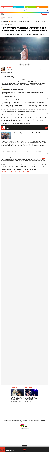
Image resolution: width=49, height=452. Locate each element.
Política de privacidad (17, 420)
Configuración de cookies (34, 420)
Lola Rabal (9, 67)
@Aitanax (22, 92)
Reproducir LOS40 (46, 128)
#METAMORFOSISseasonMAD (17, 89)
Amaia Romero (3, 171)
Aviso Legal (5, 420)
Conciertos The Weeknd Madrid (36, 21)
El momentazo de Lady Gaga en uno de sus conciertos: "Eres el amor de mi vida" (17, 398)
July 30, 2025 (17, 99)
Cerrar (47, 17)
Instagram (17, 406)
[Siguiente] (47, 21)
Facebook (20, 64)
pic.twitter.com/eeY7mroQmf (8, 96)
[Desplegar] (24, 445)
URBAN (38, 7)
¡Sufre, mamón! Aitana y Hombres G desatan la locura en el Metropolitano (31, 398)
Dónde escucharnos (24, 421)
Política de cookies (26, 420)
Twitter (23, 64)
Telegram (28, 64)
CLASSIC (15, 7)
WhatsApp (26, 64)
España (2, 14)
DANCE (26, 7)
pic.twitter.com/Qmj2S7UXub (35, 151)
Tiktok (20, 406)
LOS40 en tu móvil (43, 420)
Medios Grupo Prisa (24, 428)
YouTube (22, 406)
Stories (32, 406)
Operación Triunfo (17, 171)
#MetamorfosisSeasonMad (23, 151)
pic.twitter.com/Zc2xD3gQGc (30, 111)
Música (5, 24)
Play (24, 449)
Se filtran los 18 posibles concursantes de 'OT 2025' (27, 133)
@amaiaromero (8, 92)
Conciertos (10, 24)
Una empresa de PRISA (24, 425)
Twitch (29, 406)
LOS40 (3, 7)
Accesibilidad (10, 420)
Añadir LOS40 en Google (8, 76)
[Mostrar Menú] (1, 10)
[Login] (47, 10)
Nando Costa (26, 21)
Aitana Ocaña (10, 171)
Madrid (27, 171)
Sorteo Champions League (16, 21)
